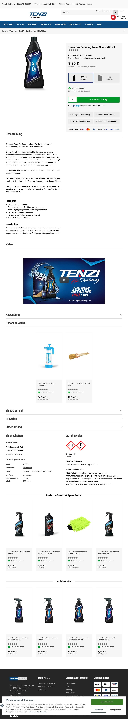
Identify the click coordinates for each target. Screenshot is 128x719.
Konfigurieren (115, 710)
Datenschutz (71, 683)
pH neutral (27, 475)
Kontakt (107, 11)
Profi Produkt (28, 471)
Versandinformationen (46, 686)
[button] (119, 11)
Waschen (18, 454)
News (98, 11)
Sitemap (69, 690)
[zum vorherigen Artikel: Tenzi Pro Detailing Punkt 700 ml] (124, 31)
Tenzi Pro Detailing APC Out (30, 230)
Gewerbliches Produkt (43, 471)
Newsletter (42, 690)
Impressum (70, 693)
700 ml (25, 464)
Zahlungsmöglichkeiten (47, 683)
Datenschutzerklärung (37, 712)
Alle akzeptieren (107, 702)
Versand (93, 66)
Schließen (99, 710)
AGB (68, 686)
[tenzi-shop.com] (39, 14)
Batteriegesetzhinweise (75, 696)
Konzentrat (27, 468)
